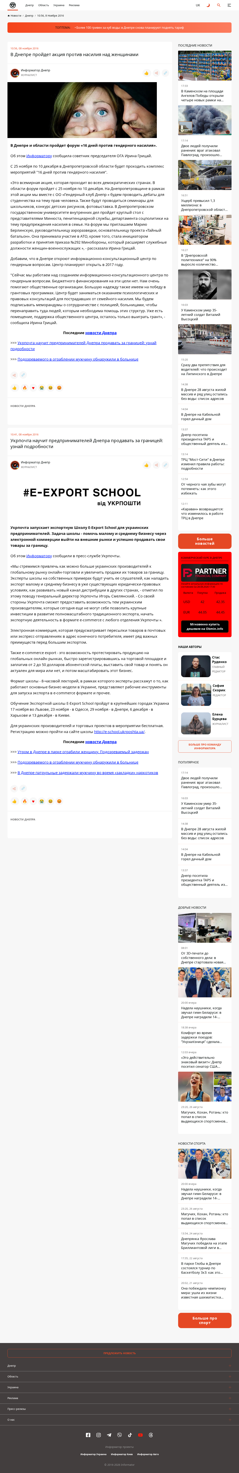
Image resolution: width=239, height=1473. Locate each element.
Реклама (74, 5)
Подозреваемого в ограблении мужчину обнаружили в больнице (78, 359)
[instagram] (98, 1435)
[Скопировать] (165, 73)
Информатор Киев (122, 1454)
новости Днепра (101, 332)
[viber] (119, 1435)
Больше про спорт (205, 1320)
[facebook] (88, 1435)
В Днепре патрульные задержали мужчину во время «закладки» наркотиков (88, 772)
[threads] (151, 1435)
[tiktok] (130, 1435)
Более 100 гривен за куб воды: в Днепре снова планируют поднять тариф (130, 28)
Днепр (29, 5)
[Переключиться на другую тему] (208, 5)
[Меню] (229, 5)
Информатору (39, 155)
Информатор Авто (148, 1454)
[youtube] (140, 1435)
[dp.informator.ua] (12, 5)
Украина (58, 5)
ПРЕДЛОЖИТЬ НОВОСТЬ (119, 1353)
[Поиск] (219, 5)
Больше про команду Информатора (205, 746)
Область (43, 5)
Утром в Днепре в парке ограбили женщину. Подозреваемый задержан (83, 751)
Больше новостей (204, 541)
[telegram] (109, 1435)
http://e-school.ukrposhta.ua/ (119, 731)
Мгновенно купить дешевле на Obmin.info (205, 626)
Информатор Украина (93, 1454)
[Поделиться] (156, 73)
